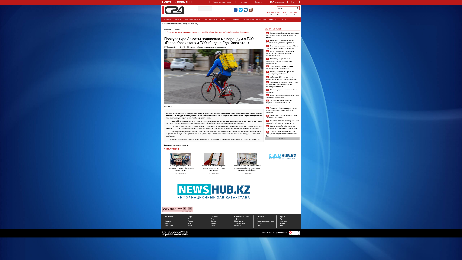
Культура (167, 219)
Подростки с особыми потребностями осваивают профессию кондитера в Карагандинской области (247, 168)
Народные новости (192, 19)
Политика (167, 221)
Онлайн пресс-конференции (254, 19)
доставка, (213, 47)
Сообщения (234, 19)
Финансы (260, 216)
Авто (189, 223)
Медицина (214, 216)
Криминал (284, 219)
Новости (178, 19)
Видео (190, 225)
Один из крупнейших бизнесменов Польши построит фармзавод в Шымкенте (281, 127)
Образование (239, 221)
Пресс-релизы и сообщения (215, 19)
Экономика (168, 225)
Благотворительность (242, 216)
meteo (205, 10)
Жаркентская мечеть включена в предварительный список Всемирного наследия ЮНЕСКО (280, 53)
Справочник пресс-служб (222, 2)
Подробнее (282, 138)
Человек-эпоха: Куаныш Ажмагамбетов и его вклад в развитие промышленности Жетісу (282, 35)
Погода (259, 223)
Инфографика (239, 219)
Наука (282, 223)
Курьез (283, 216)
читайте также (171, 149)
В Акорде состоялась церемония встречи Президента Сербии (280, 73)
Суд (281, 225)
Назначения (261, 219)
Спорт (190, 216)
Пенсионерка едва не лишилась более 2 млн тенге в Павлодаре (282, 116)
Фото (259, 225)
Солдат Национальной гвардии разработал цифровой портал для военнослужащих (279, 102)
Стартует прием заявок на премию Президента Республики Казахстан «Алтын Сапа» (281, 133)
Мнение (285, 19)
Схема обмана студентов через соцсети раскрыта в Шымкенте (279, 67)
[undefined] (177, 209)
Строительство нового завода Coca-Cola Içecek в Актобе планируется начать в (282, 122)
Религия (167, 223)
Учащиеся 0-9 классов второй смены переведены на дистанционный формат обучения (281, 110)
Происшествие (239, 223)
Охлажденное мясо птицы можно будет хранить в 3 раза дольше (282, 96)
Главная (167, 19)
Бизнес (213, 221)
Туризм (190, 221)
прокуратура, (204, 47)
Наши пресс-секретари (265, 221)
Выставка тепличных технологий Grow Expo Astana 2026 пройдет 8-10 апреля (282, 47)
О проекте (243, 2)
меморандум (222, 47)
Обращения (274, 19)
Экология (283, 221)
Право (213, 225)
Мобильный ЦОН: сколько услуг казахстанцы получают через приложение (213, 168)
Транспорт (238, 225)
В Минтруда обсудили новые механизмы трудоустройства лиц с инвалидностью (181, 168)
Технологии (168, 216)
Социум (192, 47)
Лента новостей (273, 28)
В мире (190, 219)
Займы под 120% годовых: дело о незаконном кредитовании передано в (280, 41)
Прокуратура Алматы (180, 145)
